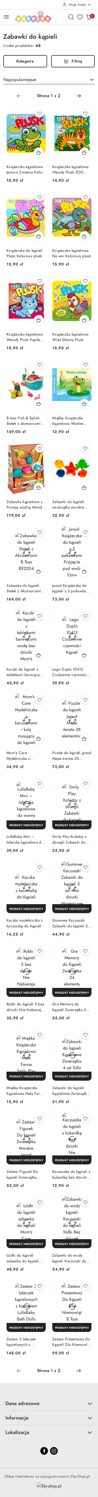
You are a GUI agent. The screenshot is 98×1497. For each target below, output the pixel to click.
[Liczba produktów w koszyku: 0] (88, 17)
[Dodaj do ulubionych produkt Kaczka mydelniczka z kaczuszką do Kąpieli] (39, 867)
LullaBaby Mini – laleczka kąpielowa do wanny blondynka (25, 839)
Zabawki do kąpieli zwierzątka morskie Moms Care (68, 504)
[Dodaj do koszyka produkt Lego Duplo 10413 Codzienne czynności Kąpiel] (84, 655)
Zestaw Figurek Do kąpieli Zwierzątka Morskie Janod (22, 1174)
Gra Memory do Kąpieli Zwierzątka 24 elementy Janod (70, 1006)
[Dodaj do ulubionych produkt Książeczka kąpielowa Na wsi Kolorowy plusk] (85, 197)
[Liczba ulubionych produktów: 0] (80, 17)
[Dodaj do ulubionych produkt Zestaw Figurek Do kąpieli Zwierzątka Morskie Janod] (39, 1118)
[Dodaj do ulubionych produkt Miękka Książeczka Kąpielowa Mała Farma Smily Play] (39, 1035)
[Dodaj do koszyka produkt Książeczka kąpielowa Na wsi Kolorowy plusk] (84, 236)
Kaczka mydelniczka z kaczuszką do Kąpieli (25, 923)
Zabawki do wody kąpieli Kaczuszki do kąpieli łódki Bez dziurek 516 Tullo (69, 1258)
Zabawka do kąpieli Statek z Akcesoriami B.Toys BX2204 (24, 588)
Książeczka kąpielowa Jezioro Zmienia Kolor (25, 169)
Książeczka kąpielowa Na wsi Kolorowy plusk (71, 253)
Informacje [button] (17, 1417)
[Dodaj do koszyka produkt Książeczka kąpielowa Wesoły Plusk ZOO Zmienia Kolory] (84, 152)
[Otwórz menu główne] (6, 17)
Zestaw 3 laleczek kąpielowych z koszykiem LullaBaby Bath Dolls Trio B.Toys (25, 1341)
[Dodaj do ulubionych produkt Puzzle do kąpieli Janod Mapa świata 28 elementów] (85, 700)
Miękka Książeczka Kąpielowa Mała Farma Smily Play (26, 1090)
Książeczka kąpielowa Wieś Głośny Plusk (70, 336)
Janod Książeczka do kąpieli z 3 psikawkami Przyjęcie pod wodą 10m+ (71, 588)
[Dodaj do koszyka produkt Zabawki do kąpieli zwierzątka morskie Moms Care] (84, 487)
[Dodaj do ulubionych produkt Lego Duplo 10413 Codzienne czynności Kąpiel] (85, 616)
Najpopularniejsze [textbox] (19, 79)
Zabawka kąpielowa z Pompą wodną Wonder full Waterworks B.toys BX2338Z (26, 504)
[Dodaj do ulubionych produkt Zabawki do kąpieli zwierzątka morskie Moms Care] (85, 448)
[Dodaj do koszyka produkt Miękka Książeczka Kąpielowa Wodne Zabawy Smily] (84, 404)
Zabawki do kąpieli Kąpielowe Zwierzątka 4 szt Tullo (70, 1090)
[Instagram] (54, 1451)
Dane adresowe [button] (22, 1403)
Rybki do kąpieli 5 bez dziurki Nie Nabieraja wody (25, 1006)
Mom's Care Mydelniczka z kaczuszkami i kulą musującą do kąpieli (23, 755)
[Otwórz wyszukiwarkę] (71, 17)
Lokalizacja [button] (17, 1432)
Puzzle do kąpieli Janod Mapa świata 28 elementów (71, 755)
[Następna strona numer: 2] (79, 96)
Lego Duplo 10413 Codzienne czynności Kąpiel (70, 672)
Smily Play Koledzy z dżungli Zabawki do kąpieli (69, 839)
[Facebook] (44, 1451)
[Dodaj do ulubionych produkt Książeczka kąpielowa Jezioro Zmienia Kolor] (39, 113)
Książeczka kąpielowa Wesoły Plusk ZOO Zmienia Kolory (70, 169)
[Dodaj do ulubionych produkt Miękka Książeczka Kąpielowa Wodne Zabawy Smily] (85, 365)
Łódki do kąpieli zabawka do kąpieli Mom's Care (23, 1258)
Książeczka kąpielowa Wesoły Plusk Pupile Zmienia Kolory (25, 336)
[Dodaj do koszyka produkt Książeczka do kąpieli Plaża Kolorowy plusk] (39, 236)
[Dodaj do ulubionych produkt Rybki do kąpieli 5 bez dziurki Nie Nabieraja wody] (39, 951)
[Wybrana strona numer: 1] (49, 96)
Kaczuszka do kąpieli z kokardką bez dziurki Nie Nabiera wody (71, 1174)
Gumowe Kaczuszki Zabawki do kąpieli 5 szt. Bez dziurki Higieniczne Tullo (70, 923)
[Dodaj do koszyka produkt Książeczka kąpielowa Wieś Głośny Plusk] (84, 320)
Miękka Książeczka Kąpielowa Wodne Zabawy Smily (67, 420)
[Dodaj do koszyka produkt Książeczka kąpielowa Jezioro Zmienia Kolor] (39, 152)
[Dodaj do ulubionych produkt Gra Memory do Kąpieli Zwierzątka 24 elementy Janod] (85, 951)
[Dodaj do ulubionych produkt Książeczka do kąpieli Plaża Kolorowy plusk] (39, 197)
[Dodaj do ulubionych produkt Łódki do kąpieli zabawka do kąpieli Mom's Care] (39, 1202)
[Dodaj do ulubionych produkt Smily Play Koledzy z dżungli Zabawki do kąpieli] (85, 783)
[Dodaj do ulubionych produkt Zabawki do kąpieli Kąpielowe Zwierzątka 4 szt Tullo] (85, 1035)
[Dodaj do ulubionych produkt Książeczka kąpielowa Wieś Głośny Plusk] (85, 281)
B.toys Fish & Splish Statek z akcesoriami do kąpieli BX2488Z (24, 420)
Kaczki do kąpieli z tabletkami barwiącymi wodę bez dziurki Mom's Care (25, 672)
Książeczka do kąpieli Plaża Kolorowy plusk (25, 253)
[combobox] (49, 79)
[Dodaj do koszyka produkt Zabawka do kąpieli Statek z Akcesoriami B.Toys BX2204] (39, 571)
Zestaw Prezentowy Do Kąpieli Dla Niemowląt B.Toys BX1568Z (71, 1341)
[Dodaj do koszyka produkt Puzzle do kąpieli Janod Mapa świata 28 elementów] (84, 738)
